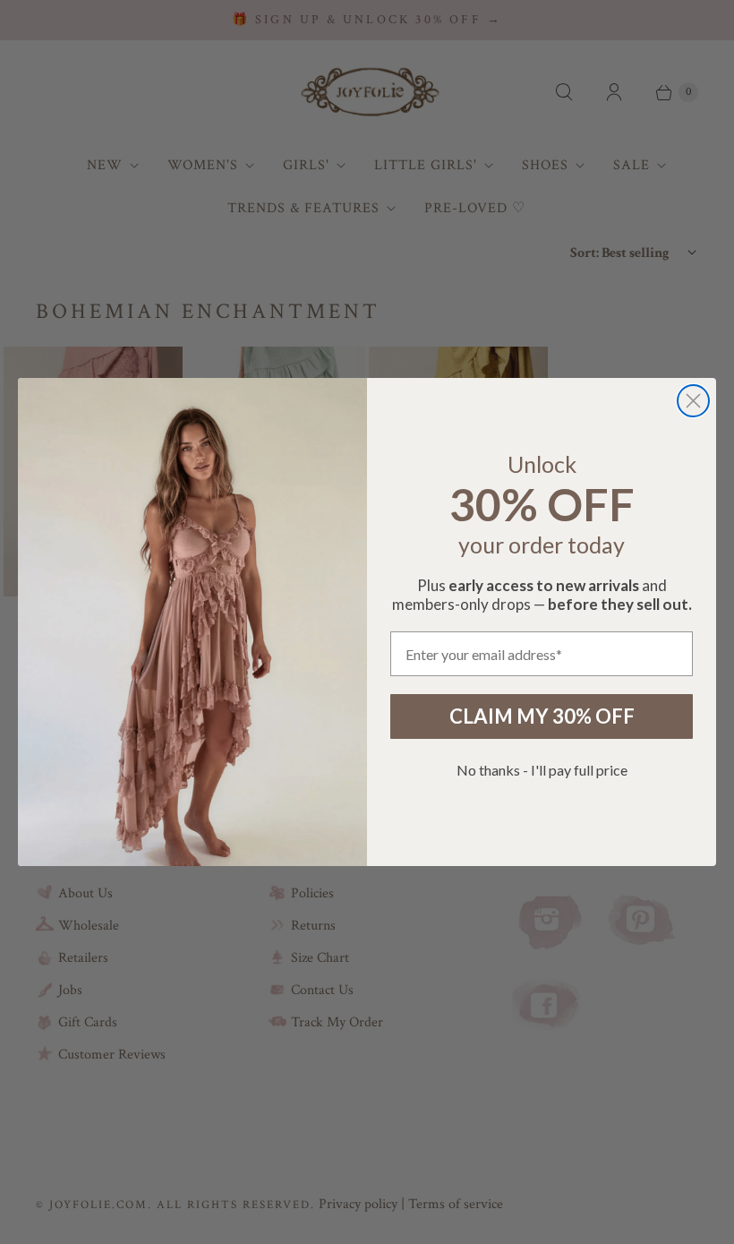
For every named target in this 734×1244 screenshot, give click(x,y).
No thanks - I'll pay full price (542, 769)
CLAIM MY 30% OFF (542, 716)
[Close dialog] (693, 400)
